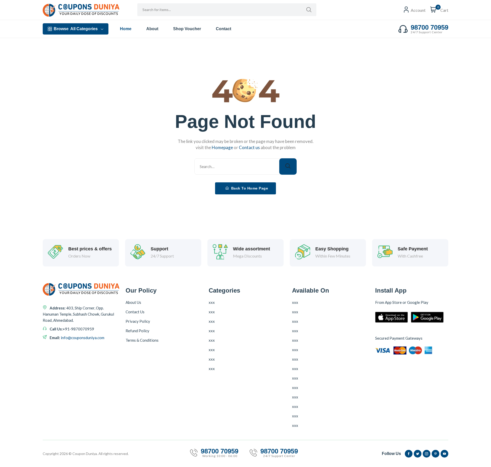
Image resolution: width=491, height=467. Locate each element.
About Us (133, 302)
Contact (223, 29)
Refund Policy (137, 330)
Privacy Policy (138, 321)
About (152, 29)
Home (125, 29)
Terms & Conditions (142, 340)
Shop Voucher (187, 29)
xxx (212, 302)
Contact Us (135, 311)
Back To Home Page (249, 188)
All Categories (76, 29)
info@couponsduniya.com (82, 337)
